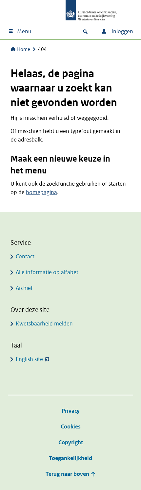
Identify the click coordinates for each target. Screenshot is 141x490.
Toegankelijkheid (70, 458)
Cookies (71, 426)
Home (23, 49)
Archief (24, 288)
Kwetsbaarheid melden (44, 323)
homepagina (41, 192)
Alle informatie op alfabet (47, 272)
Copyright (70, 442)
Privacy (71, 410)
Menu (24, 31)
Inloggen (121, 31)
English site (29, 359)
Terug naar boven (68, 474)
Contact (25, 256)
